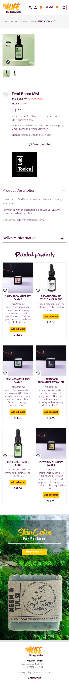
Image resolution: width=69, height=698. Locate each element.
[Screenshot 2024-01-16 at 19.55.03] (14, 73)
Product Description (19, 191)
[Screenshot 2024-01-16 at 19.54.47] (6, 73)
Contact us (34, 678)
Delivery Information (20, 238)
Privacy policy (24, 673)
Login (40, 661)
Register (30, 661)
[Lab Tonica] (24, 164)
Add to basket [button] (18, 329)
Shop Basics (32, 551)
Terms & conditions (42, 673)
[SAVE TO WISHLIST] (5, 290)
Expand (8, 62)
